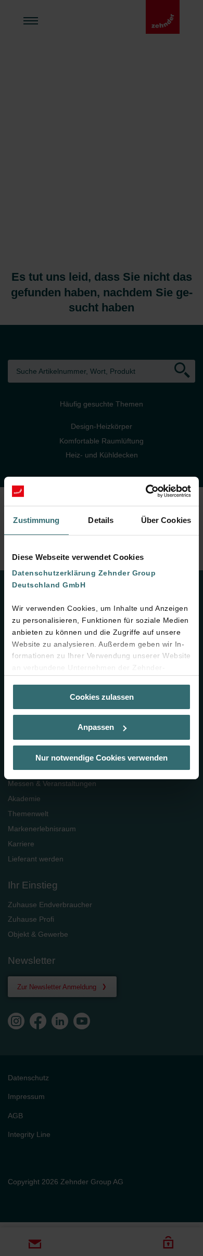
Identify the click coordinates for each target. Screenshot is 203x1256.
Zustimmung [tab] (36, 519)
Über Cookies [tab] (166, 519)
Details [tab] (100, 519)
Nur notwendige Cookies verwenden (101, 757)
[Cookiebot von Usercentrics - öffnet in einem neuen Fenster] (146, 491)
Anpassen (96, 727)
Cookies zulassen (102, 696)
